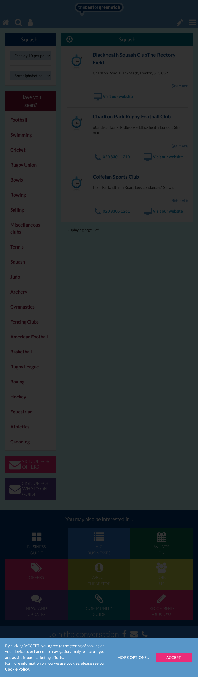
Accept (173, 657)
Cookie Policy (17, 669)
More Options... (133, 657)
